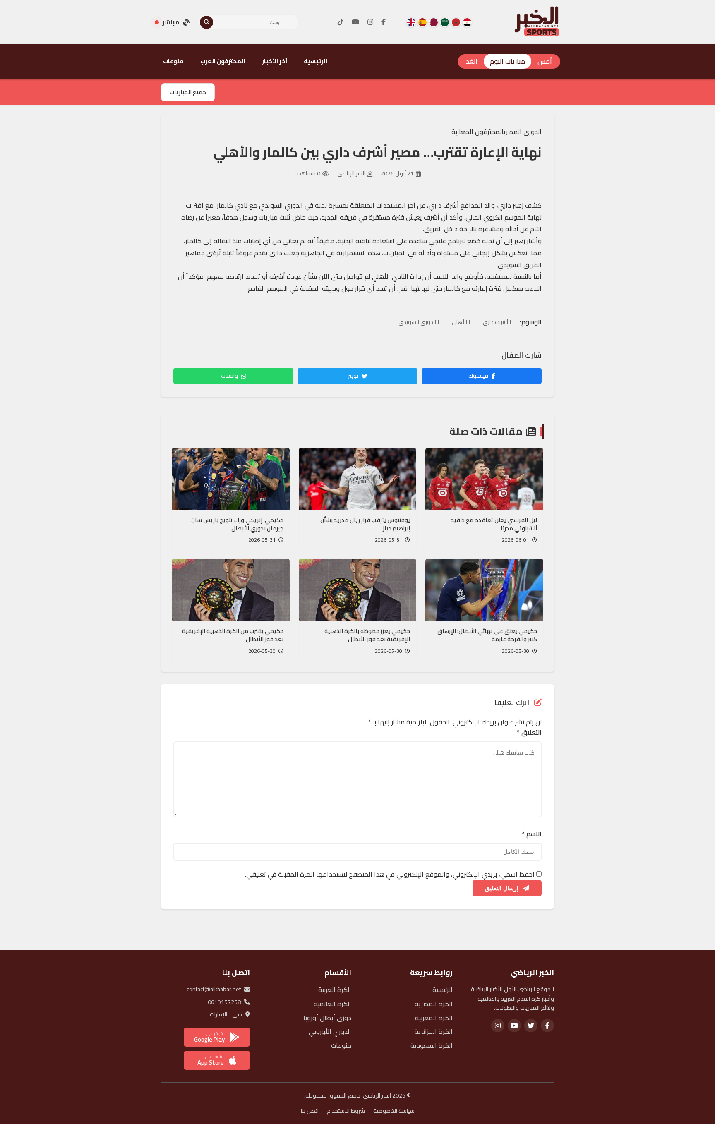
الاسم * (532, 834)
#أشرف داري (497, 322)
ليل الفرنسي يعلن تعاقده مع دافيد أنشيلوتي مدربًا (494, 524)
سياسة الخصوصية (394, 1110)
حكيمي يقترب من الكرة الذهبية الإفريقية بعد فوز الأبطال (232, 635)
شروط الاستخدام (346, 1110)
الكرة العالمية (332, 1003)
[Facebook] (383, 22)
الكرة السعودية (431, 1045)
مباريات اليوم (507, 61)
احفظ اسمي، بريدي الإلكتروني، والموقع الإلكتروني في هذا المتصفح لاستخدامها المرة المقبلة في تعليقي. (390, 874)
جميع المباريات (188, 92)
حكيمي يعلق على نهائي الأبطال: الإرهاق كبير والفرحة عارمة (487, 635)
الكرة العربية (334, 989)
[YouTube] (355, 22)
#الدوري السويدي (418, 322)
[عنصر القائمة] (467, 22)
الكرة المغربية (434, 1017)
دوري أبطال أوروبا (327, 1017)
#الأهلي (461, 322)
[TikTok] (340, 22)
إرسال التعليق (502, 888)
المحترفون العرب (222, 61)
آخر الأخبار (274, 61)
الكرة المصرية (434, 1003)
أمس (544, 61)
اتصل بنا (310, 1110)
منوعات (173, 61)
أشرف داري (444, 205)
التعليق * (529, 732)
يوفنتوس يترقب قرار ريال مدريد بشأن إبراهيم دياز (365, 524)
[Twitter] (530, 1025)
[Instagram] (370, 22)
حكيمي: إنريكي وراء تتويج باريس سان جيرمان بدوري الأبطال (237, 524)
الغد (471, 61)
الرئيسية (315, 61)
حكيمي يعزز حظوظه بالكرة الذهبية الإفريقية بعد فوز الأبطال (367, 635)
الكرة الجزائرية (434, 1031)
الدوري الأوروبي (330, 1031)
